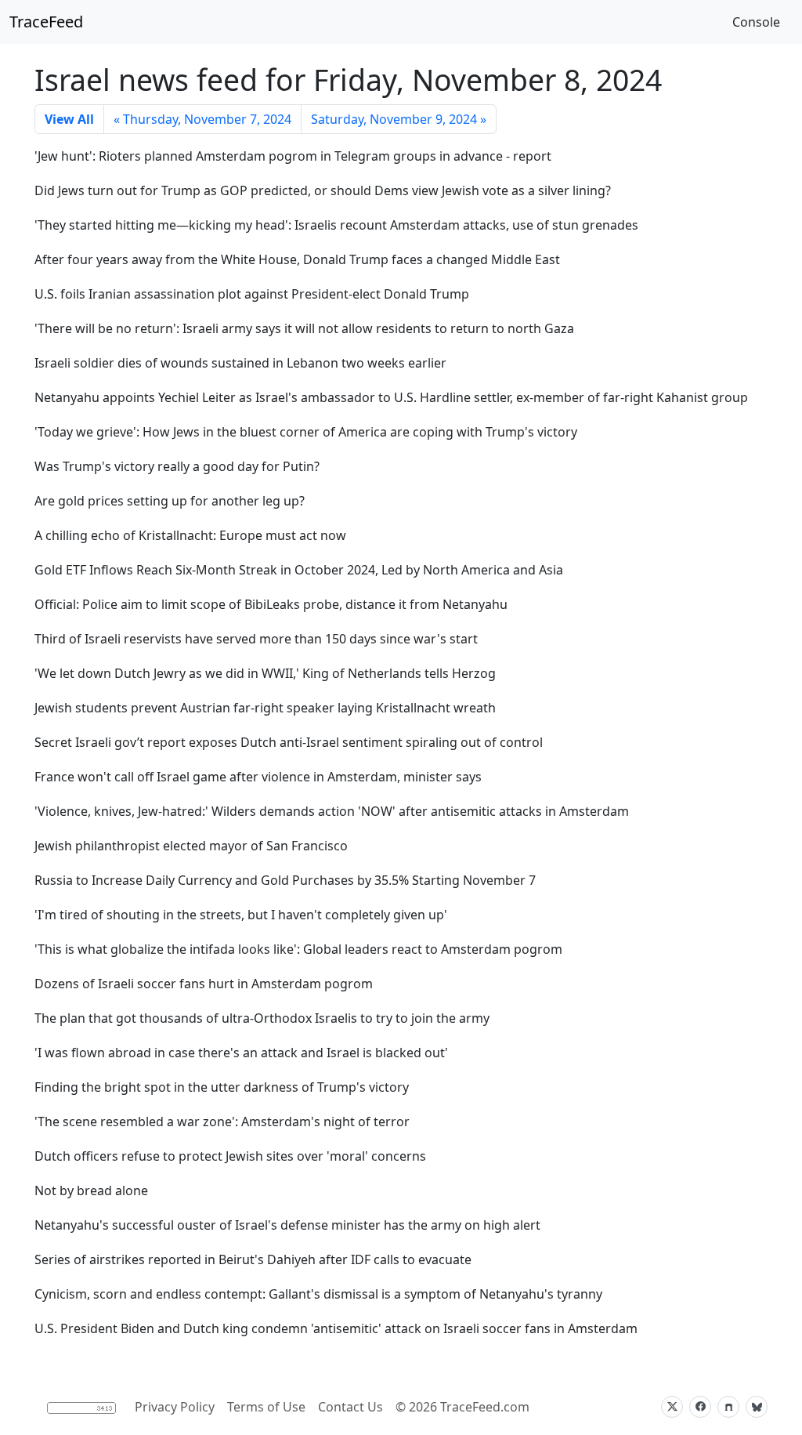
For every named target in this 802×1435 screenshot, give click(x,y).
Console (756, 22)
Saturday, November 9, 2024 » (398, 119)
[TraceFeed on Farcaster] (728, 1407)
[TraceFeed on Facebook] (700, 1407)
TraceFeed (46, 21)
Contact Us (350, 1406)
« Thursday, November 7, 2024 (202, 119)
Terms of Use (266, 1406)
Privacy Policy (175, 1406)
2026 (423, 1406)
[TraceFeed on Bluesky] (757, 1407)
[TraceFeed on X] (672, 1407)
